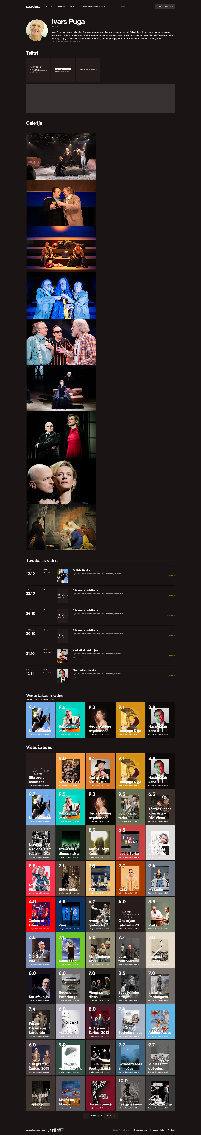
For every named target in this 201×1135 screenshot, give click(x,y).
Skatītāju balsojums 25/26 (94, 6)
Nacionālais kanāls (85, 670)
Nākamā (110, 1115)
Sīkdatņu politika (140, 1130)
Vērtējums (74, 6)
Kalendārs (61, 6)
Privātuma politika (157, 1130)
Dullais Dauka (81, 570)
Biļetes (170, 576)
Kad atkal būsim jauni (86, 650)
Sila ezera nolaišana (85, 590)
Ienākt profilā (165, 6)
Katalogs (48, 6)
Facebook (171, 1130)
